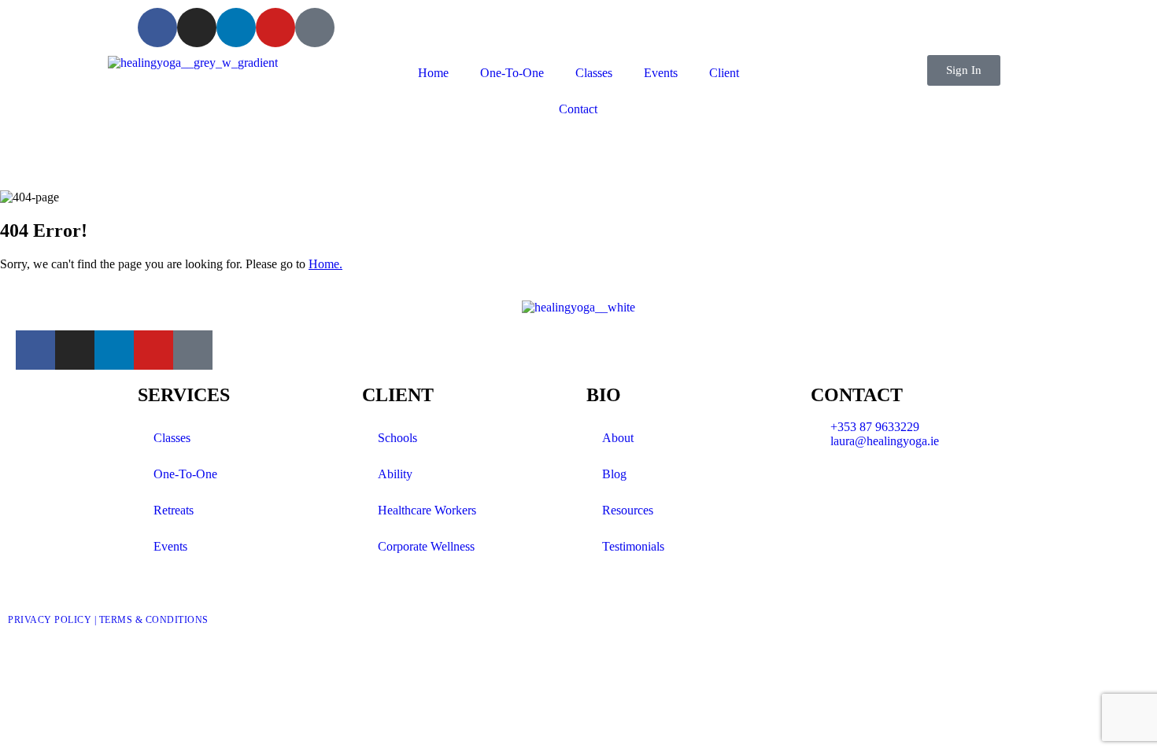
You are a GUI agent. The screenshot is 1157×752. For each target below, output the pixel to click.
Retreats (173, 510)
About (618, 437)
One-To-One (512, 72)
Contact (578, 109)
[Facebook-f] (157, 27)
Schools (397, 437)
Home (433, 72)
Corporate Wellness (426, 546)
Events (661, 72)
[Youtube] (275, 27)
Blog (614, 474)
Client (724, 72)
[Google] (315, 27)
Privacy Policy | (53, 619)
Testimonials (633, 546)
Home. (325, 264)
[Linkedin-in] (236, 27)
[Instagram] (196, 27)
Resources (627, 510)
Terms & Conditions (154, 619)
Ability (395, 474)
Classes (593, 72)
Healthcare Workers (427, 510)
